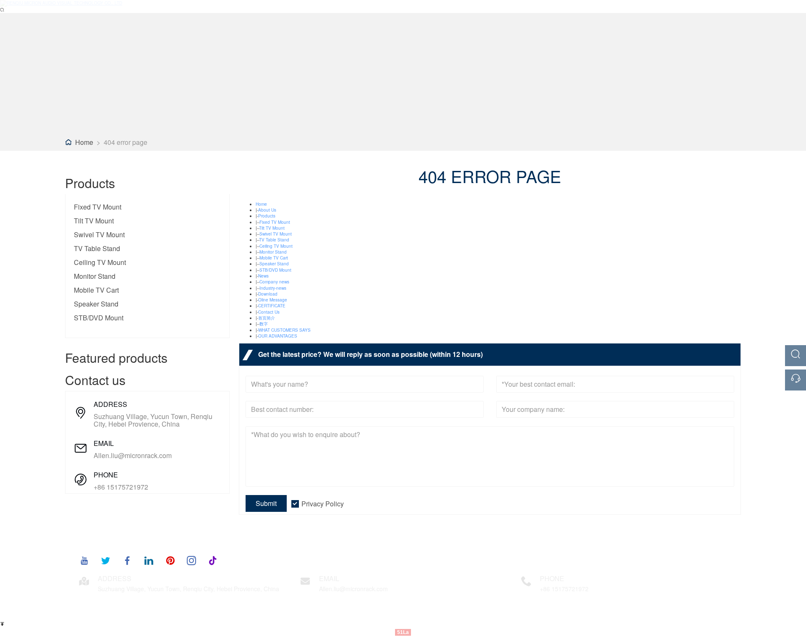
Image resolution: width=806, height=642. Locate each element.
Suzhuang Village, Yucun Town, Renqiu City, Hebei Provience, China (153, 420)
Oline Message (272, 300)
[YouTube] (84, 560)
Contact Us (269, 312)
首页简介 (266, 318)
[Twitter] (106, 560)
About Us (267, 210)
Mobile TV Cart (96, 290)
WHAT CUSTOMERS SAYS (284, 330)
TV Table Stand (97, 248)
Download (267, 294)
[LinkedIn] (148, 560)
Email (329, 578)
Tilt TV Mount (94, 220)
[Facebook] (127, 560)
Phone (552, 578)
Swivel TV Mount (99, 234)
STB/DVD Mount (98, 317)
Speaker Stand (96, 304)
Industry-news (272, 288)
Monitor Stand (94, 276)
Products (266, 216)
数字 (263, 324)
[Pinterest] (170, 560)
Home (84, 142)
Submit (266, 503)
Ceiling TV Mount (100, 262)
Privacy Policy (322, 503)
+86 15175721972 (121, 487)
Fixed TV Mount (97, 207)
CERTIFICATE (271, 306)
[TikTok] (213, 560)
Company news (274, 282)
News (263, 276)
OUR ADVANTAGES (277, 336)
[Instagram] (191, 560)
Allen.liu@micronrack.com (133, 455)
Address (114, 578)
